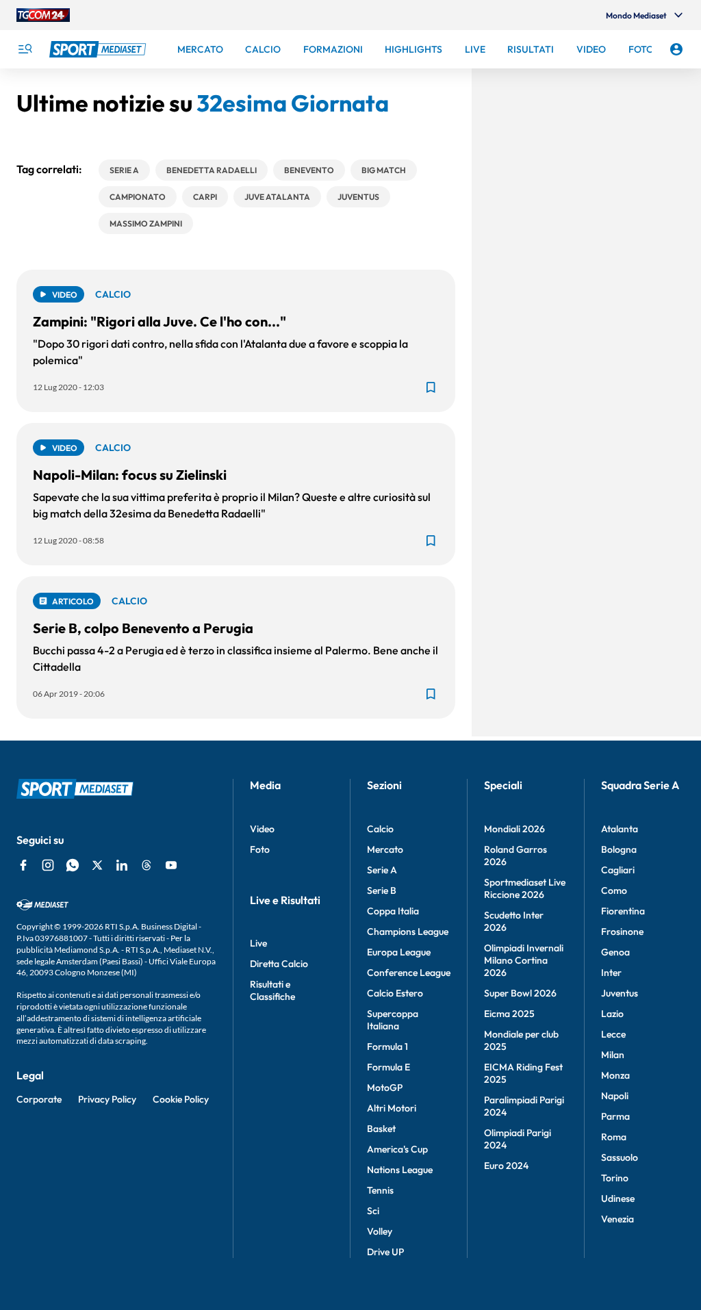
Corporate (39, 1099)
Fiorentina (623, 911)
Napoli (614, 1096)
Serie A (382, 870)
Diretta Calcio (279, 964)
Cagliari (618, 870)
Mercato (385, 849)
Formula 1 (387, 1046)
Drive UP (385, 1252)
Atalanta (619, 829)
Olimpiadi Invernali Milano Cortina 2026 (523, 960)
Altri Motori (391, 1108)
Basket (381, 1128)
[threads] (146, 865)
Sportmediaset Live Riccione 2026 (524, 888)
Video (262, 829)
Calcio (380, 829)
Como (614, 890)
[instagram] (48, 865)
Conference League (408, 972)
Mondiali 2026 (514, 829)
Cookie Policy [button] (181, 1099)
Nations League (400, 1170)
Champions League (407, 931)
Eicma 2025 (509, 1013)
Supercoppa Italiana (392, 1019)
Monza (615, 1075)
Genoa (615, 952)
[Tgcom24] (43, 15)
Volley (379, 1231)
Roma (613, 1137)
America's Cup (397, 1149)
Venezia (617, 1219)
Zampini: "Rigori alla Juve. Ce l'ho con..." (159, 321)
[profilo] (676, 49)
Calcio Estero (395, 993)
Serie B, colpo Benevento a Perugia (143, 628)
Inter (611, 972)
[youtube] (171, 865)
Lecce (613, 1034)
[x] (97, 865)
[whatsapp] (72, 865)
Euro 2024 (506, 1165)
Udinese (618, 1198)
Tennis (380, 1190)
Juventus (619, 993)
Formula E (388, 1067)
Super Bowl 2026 (520, 993)
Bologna (619, 849)
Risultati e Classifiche (272, 990)
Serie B (381, 890)
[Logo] (99, 49)
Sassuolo (619, 1157)
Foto (260, 849)
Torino (614, 1178)
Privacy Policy (107, 1099)
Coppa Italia (393, 911)
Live (258, 943)
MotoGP (385, 1087)
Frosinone (622, 931)
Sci (373, 1211)
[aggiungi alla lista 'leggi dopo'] (430, 387)
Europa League (399, 952)
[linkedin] (122, 865)
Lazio (612, 1013)
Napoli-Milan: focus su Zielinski (130, 474)
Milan (612, 1055)
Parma (615, 1116)
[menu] (24, 49)
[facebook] (23, 865)
